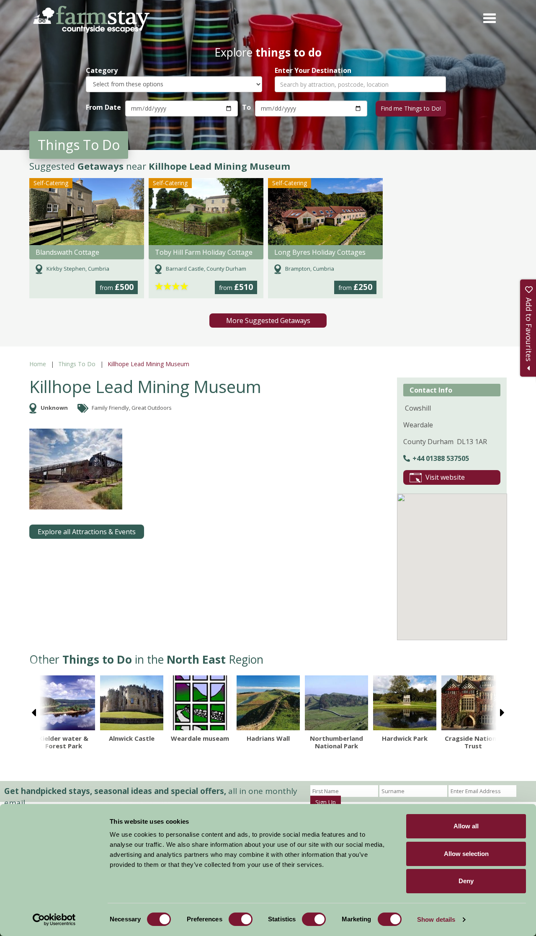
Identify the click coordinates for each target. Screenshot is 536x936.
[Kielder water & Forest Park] (63, 703)
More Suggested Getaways (268, 320)
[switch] (241, 919)
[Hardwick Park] (405, 703)
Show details (436, 919)
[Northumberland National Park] (336, 703)
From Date (103, 107)
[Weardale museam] (200, 703)
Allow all (466, 826)
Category (102, 70)
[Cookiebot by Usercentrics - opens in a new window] (54, 919)
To (246, 107)
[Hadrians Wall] (268, 703)
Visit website (445, 477)
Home (37, 364)
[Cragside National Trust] (473, 703)
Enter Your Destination (313, 70)
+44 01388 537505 (440, 458)
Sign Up (325, 802)
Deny (466, 880)
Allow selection (466, 853)
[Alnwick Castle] (132, 703)
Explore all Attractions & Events (87, 531)
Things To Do (76, 364)
